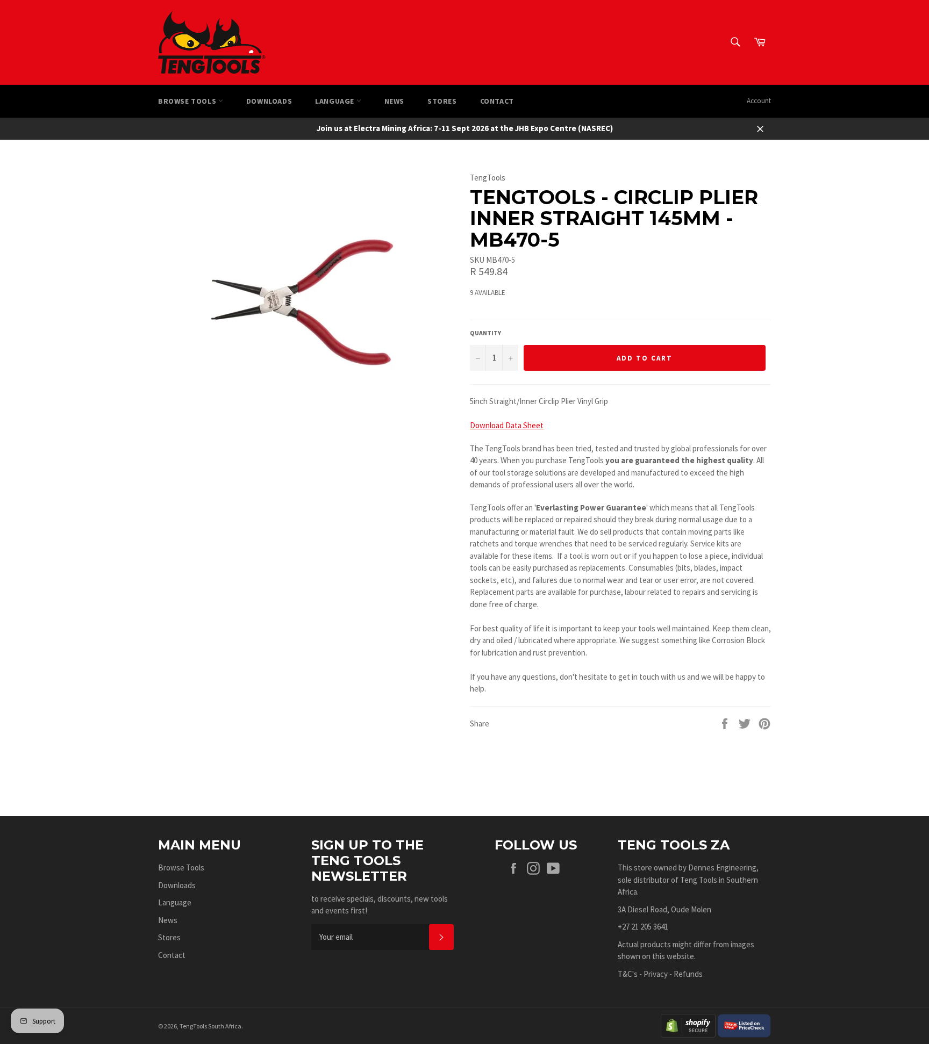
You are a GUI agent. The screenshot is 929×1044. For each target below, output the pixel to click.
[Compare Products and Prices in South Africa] (744, 1025)
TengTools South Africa (210, 1026)
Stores (442, 101)
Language (335, 101)
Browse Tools (188, 101)
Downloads (269, 101)
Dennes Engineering (722, 867)
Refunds (688, 974)
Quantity (485, 333)
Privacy (656, 974)
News (394, 101)
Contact (497, 101)
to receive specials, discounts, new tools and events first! (379, 905)
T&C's (628, 974)
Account (759, 100)
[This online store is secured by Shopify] (688, 1025)
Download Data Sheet (507, 425)
